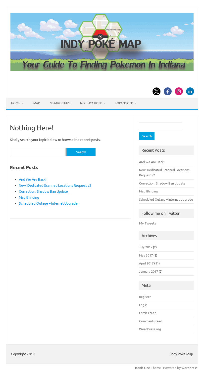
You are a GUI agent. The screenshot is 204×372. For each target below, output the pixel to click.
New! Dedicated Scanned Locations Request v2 (55, 185)
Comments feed (150, 321)
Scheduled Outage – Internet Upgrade (48, 203)
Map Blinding (29, 197)
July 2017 (145, 247)
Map (36, 103)
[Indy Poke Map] (102, 70)
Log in (143, 305)
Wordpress (189, 368)
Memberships (60, 103)
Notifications (91, 103)
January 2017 (148, 271)
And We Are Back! (32, 180)
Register (145, 296)
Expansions (124, 103)
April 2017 (146, 263)
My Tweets (147, 223)
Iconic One (142, 368)
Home (15, 103)
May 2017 (146, 255)
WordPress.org (150, 329)
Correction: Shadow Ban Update (43, 191)
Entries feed (147, 313)
